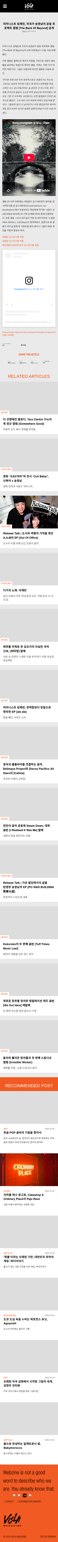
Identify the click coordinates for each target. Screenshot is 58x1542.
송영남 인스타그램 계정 (13, 240)
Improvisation (9, 332)
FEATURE (6, 469)
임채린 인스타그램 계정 (13, 236)
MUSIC (24, 31)
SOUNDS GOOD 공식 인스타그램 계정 (20, 245)
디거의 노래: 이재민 (15, 590)
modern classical (28, 332)
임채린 (11, 335)
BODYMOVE (10, 1315)
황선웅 (23, 345)
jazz (18, 332)
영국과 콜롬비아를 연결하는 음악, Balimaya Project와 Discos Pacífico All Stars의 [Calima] (28, 768)
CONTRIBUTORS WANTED (29, 1502)
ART (6, 1129)
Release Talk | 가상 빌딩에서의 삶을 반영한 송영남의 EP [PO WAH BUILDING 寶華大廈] (28, 887)
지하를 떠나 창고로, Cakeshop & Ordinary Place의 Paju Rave (24, 1197)
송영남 (4, 335)
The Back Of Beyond (45, 332)
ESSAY (7, 1191)
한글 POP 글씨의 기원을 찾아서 (22, 1132)
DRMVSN (52, 1537)
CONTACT (9, 1502)
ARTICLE (8, 1253)
